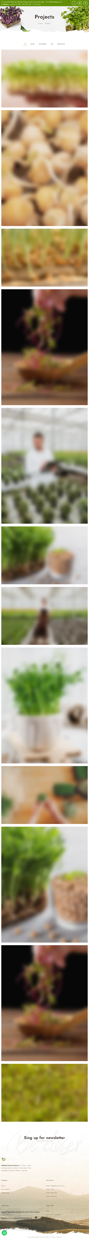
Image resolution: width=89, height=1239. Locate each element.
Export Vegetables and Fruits (55, 1186)
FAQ (47, 1211)
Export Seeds (50, 1189)
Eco (52, 44)
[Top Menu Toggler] (86, 11)
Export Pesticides (51, 1193)
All (25, 44)
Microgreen (42, 44)
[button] (4, 1233)
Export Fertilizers (51, 1196)
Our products (5, 1189)
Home (40, 23)
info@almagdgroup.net (55, 2)
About (3, 1186)
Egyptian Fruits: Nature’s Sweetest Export (16, 1218)
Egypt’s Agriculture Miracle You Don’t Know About (20, 1212)
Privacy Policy (50, 1218)
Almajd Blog (5, 1193)
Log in (68, 4)
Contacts (49, 1222)
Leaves (32, 44)
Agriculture (61, 44)
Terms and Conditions (53, 1215)
